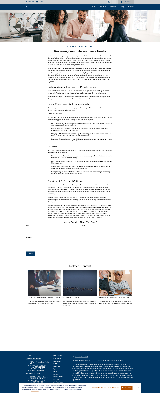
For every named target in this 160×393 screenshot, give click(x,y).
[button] (93, 6)
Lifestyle (56, 374)
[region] (80, 388)
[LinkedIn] (109, 2)
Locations (31, 2)
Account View (127, 2)
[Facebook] (114, 2)
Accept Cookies (126, 387)
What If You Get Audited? (71, 297)
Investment (57, 361)
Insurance (56, 366)
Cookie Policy (35, 391)
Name (28, 225)
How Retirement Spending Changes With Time (114, 297)
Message (29, 237)
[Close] (138, 388)
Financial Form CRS (81, 357)
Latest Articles (58, 377)
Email (41, 2)
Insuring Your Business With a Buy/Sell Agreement (44, 297)
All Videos (56, 379)
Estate (55, 364)
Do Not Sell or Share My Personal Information (105, 387)
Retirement (57, 358)
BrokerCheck (118, 360)
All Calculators (58, 382)
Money (55, 371)
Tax (54, 369)
